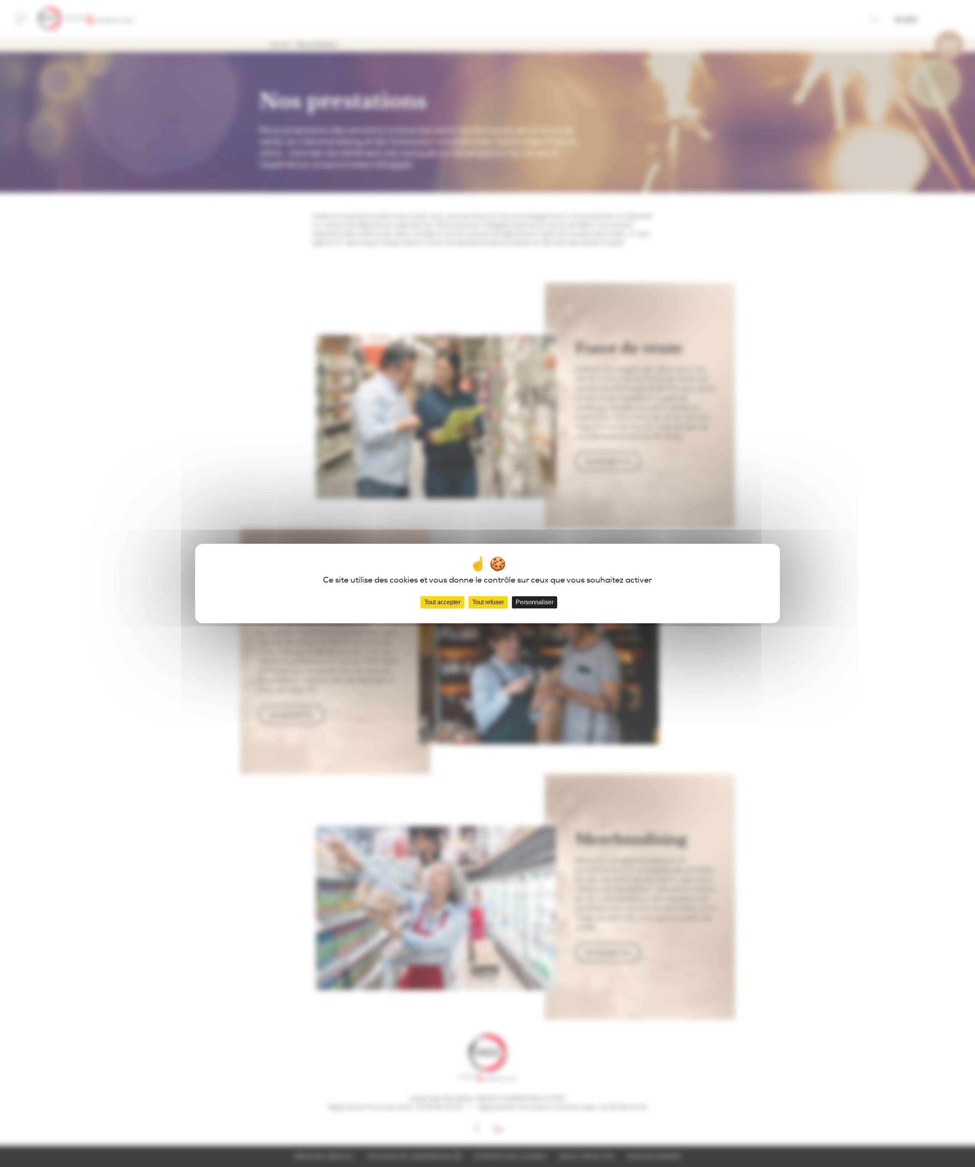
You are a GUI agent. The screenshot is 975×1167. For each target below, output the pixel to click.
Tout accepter (442, 602)
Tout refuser (488, 602)
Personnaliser (534, 602)
